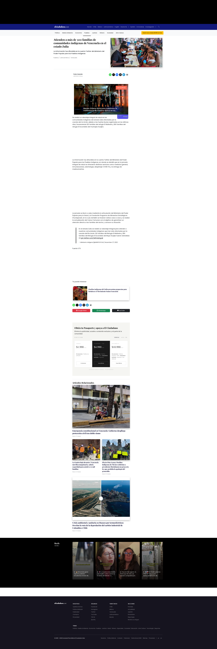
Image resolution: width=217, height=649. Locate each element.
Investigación (149, 27)
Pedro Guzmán (78, 74)
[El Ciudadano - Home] (61, 27)
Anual (124, 337)
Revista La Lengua (133, 619)
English (117, 27)
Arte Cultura (120, 33)
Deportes (157, 628)
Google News (82, 311)
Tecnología (150, 628)
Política (57, 33)
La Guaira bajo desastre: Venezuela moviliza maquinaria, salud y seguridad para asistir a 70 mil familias (85, 465)
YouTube (122, 311)
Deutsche (124, 27)
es (158, 638)
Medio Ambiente (67, 33)
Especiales (120, 628)
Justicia (94, 33)
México (100, 27)
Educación (134, 628)
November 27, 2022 (111, 242)
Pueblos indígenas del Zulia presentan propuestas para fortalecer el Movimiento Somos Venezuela (107, 290)
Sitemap (145, 638)
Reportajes (131, 617)
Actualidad (131, 609)
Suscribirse (101, 363)
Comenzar (83, 363)
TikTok (93, 617)
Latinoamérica (108, 27)
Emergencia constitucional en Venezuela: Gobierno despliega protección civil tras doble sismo (98, 432)
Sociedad (110, 33)
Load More (108, 590)
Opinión (132, 27)
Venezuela (74, 58)
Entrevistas (140, 27)
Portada (130, 607)
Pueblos (86, 33)
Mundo (89, 27)
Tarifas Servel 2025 (136, 638)
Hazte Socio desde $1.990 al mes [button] (152, 33)
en (161, 638)
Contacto (76, 614)
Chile (94, 27)
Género (102, 33)
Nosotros (103, 638)
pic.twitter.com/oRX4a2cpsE (92, 238)
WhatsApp (102, 311)
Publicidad (76, 612)
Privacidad (76, 617)
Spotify (93, 619)
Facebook (94, 607)
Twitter (93, 612)
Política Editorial (77, 609)
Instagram (94, 609)
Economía (78, 33)
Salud (109, 628)
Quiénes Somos (77, 607)
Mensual (116, 337)
